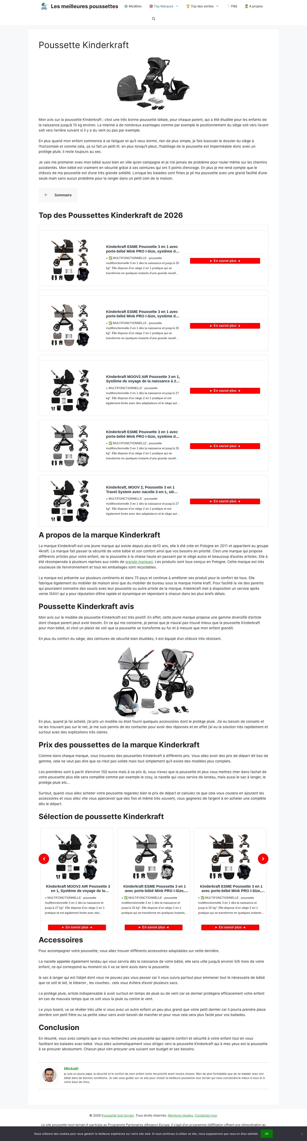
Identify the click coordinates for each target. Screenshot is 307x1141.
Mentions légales (180, 1115)
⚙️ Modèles (133, 6)
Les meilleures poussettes (84, 6)
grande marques (139, 562)
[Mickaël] (49, 1082)
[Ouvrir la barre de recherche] (153, 19)
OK (267, 1133)
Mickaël (71, 1068)
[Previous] (44, 859)
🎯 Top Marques (161, 6)
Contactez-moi (206, 1115)
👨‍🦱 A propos (254, 6)
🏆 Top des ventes (200, 6)
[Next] (263, 859)
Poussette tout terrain (117, 1115)
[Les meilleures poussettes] (45, 6)
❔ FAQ (231, 6)
